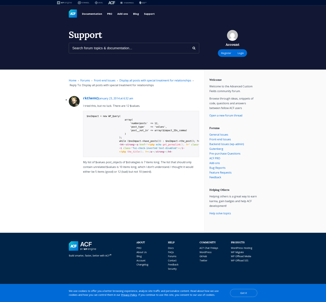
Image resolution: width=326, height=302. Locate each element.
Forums (85, 80)
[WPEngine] (64, 2)
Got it (243, 293)
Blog (136, 13)
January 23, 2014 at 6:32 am (115, 98)
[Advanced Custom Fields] (72, 14)
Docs (171, 248)
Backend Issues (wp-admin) (226, 144)
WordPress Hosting (241, 248)
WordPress (206, 252)
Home (72, 80)
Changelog (142, 264)
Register (226, 53)
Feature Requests (220, 172)
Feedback (215, 177)
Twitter (203, 260)
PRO (109, 13)
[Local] (98, 2)
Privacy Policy (129, 294)
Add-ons (122, 13)
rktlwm (89, 98)
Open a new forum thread (225, 115)
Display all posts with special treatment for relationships (155, 80)
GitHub (203, 256)
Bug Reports (217, 168)
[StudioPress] (127, 2)
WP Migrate (237, 252)
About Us (142, 252)
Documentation (92, 13)
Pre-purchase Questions (224, 153)
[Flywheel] (83, 2)
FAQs (171, 252)
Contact (172, 260)
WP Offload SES (239, 260)
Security (172, 268)
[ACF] (111, 2)
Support (149, 13)
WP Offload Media (241, 256)
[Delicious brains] (142, 2)
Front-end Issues (104, 80)
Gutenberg (216, 149)
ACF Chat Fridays (209, 248)
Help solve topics (220, 213)
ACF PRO (214, 158)
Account (141, 260)
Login (241, 53)
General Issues (218, 134)
